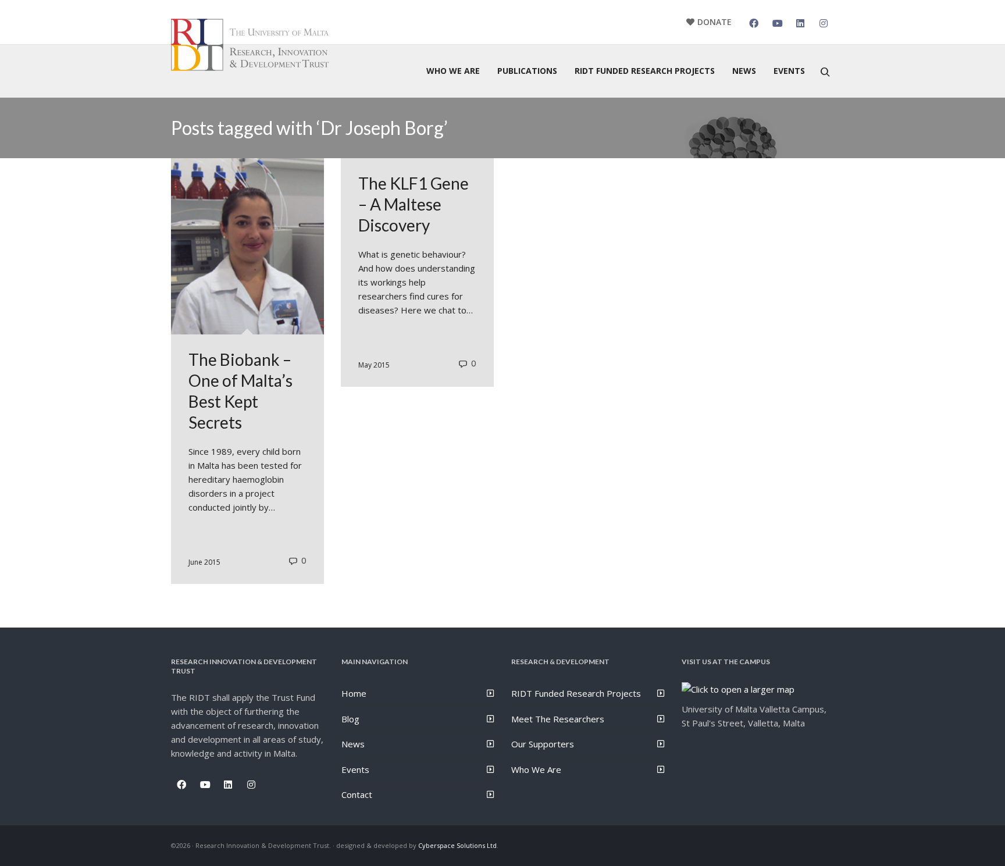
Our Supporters (542, 744)
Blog (350, 719)
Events (355, 769)
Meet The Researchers (557, 719)
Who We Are (536, 769)
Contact (356, 794)
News (353, 744)
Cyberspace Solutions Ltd (457, 845)
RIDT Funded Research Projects (576, 693)
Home (353, 693)
